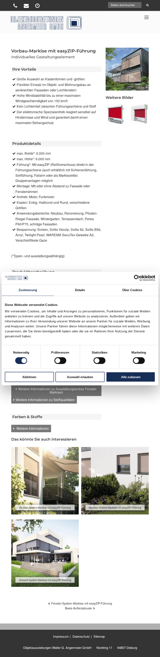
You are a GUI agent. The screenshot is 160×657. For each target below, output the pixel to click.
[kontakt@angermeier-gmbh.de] (27, 6)
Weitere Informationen (32, 428)
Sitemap (99, 636)
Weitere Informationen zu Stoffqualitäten (45, 399)
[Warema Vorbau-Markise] (139, 113)
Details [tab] (80, 290)
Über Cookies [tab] (132, 290)
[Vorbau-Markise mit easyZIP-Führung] (115, 113)
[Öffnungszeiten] (38, 6)
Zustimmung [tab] (28, 290)
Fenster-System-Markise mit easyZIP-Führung (81, 603)
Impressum (61, 636)
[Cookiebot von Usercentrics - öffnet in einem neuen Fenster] (137, 278)
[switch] (60, 360)
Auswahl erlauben (80, 377)
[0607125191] (15, 6)
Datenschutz (81, 636)
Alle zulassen (130, 377)
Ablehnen (29, 377)
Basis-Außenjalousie (78, 608)
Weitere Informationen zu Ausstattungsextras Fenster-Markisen (57, 390)
